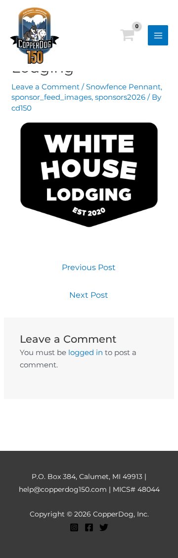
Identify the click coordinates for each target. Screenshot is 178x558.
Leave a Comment (45, 86)
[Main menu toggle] (158, 35)
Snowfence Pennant (123, 86)
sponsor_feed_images (51, 97)
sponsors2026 (120, 97)
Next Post (88, 295)
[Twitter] (103, 527)
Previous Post (89, 267)
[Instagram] (74, 527)
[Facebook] (89, 527)
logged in (85, 352)
